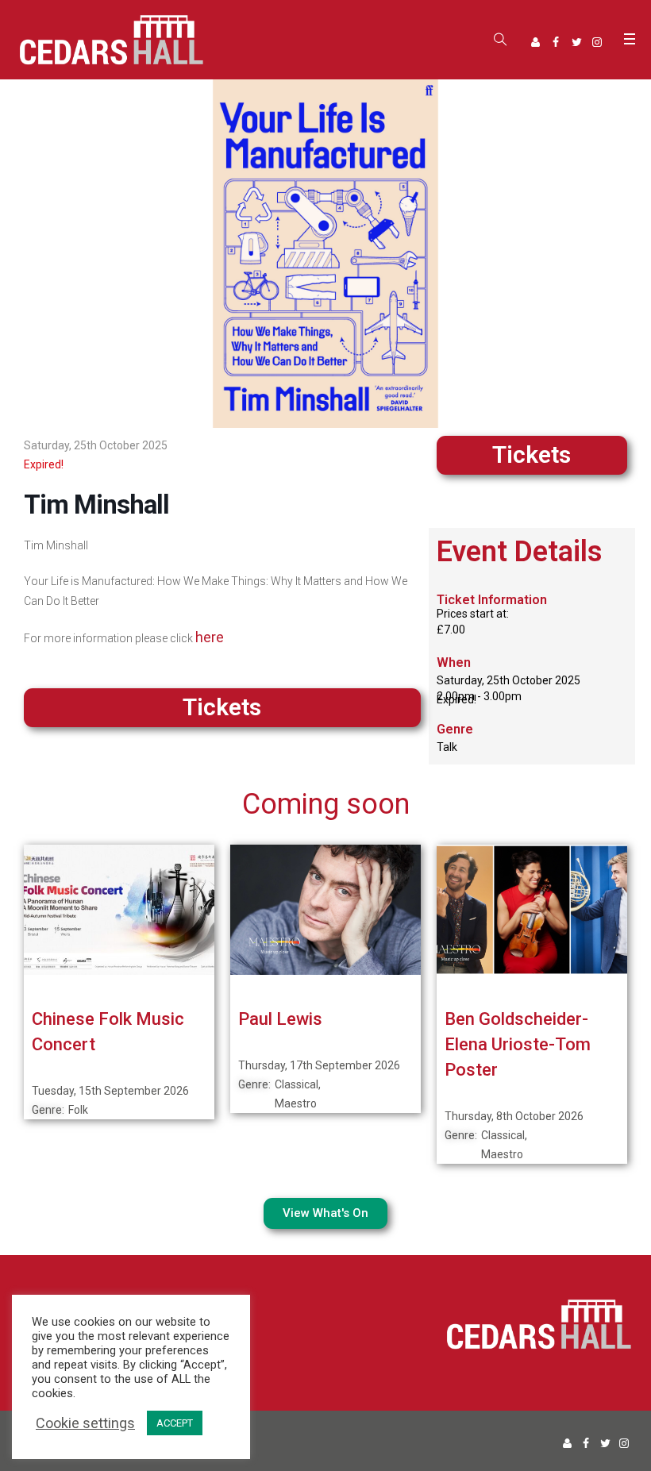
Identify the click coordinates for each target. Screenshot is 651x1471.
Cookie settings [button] (85, 1423)
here (209, 637)
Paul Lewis (280, 1019)
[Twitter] (576, 42)
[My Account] (535, 42)
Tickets (531, 454)
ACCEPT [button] (174, 1423)
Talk (447, 747)
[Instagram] (597, 42)
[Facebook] (556, 42)
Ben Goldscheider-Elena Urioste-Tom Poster (518, 1044)
